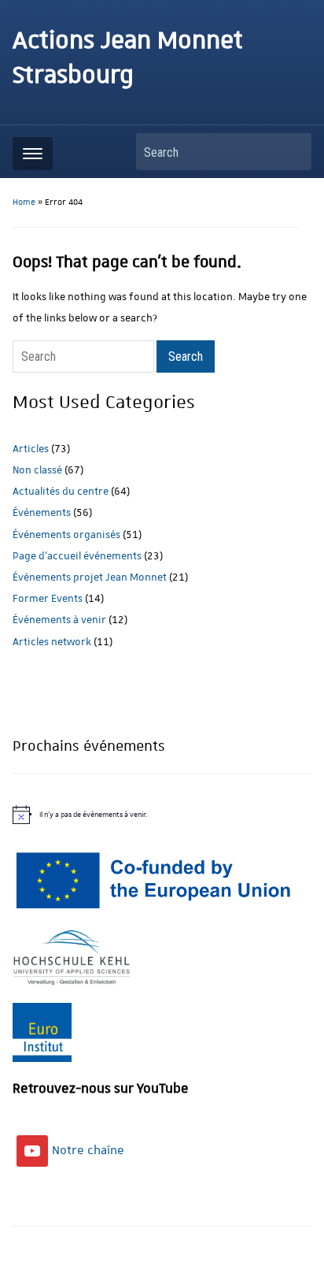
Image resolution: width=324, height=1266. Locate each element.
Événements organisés (66, 534)
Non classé (37, 470)
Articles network (52, 641)
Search (292, 152)
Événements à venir (59, 619)
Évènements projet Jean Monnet (90, 577)
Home (24, 202)
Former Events (48, 598)
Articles (31, 448)
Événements (42, 512)
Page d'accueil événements (77, 555)
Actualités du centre (61, 491)
